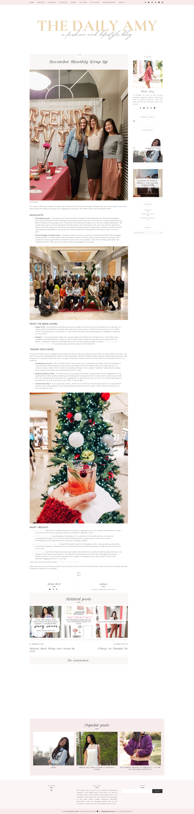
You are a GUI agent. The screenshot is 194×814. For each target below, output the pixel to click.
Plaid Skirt (39, 530)
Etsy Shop (83, 2)
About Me (41, 2)
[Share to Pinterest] (56, 589)
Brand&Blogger (108, 811)
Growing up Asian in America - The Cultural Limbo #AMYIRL (147, 183)
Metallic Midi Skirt (42, 536)
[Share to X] (50, 589)
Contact (122, 2)
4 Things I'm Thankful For (112, 648)
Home (32, 2)
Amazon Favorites (148, 218)
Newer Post (38, 644)
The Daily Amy (73, 811)
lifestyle (95, 589)
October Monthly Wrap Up (69, 562)
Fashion (51, 2)
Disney (73, 2)
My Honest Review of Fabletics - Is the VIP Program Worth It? (140, 768)
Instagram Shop (109, 2)
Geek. (147, 148)
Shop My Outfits (147, 214)
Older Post (120, 644)
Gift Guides (94, 2)
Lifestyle (63, 2)
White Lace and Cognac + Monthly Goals (97, 768)
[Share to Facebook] (53, 589)
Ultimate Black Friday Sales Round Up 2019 (52, 650)
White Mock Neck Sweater (46, 544)
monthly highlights (107, 589)
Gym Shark (39, 552)
